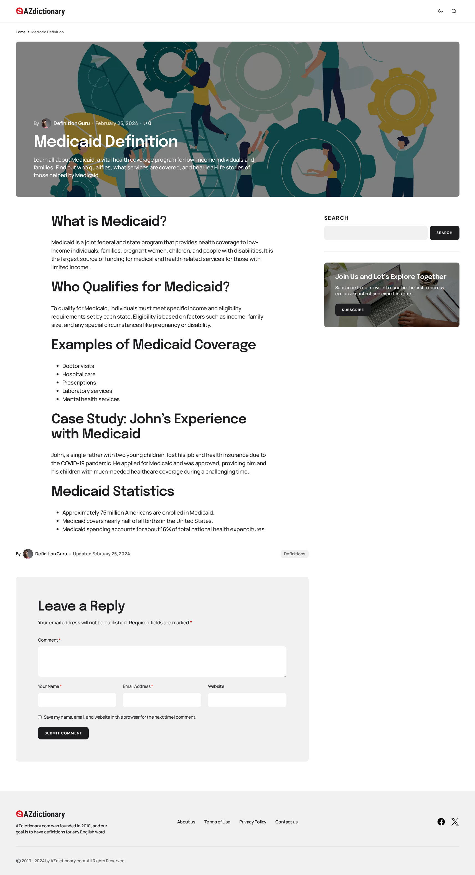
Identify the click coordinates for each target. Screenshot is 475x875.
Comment (49, 640)
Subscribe (353, 309)
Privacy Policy (252, 822)
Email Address (138, 686)
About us (186, 822)
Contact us (286, 822)
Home (21, 31)
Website (216, 686)
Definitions (294, 554)
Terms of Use (217, 822)
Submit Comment (63, 733)
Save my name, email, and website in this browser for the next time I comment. (120, 717)
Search (336, 218)
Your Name (50, 686)
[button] (440, 11)
